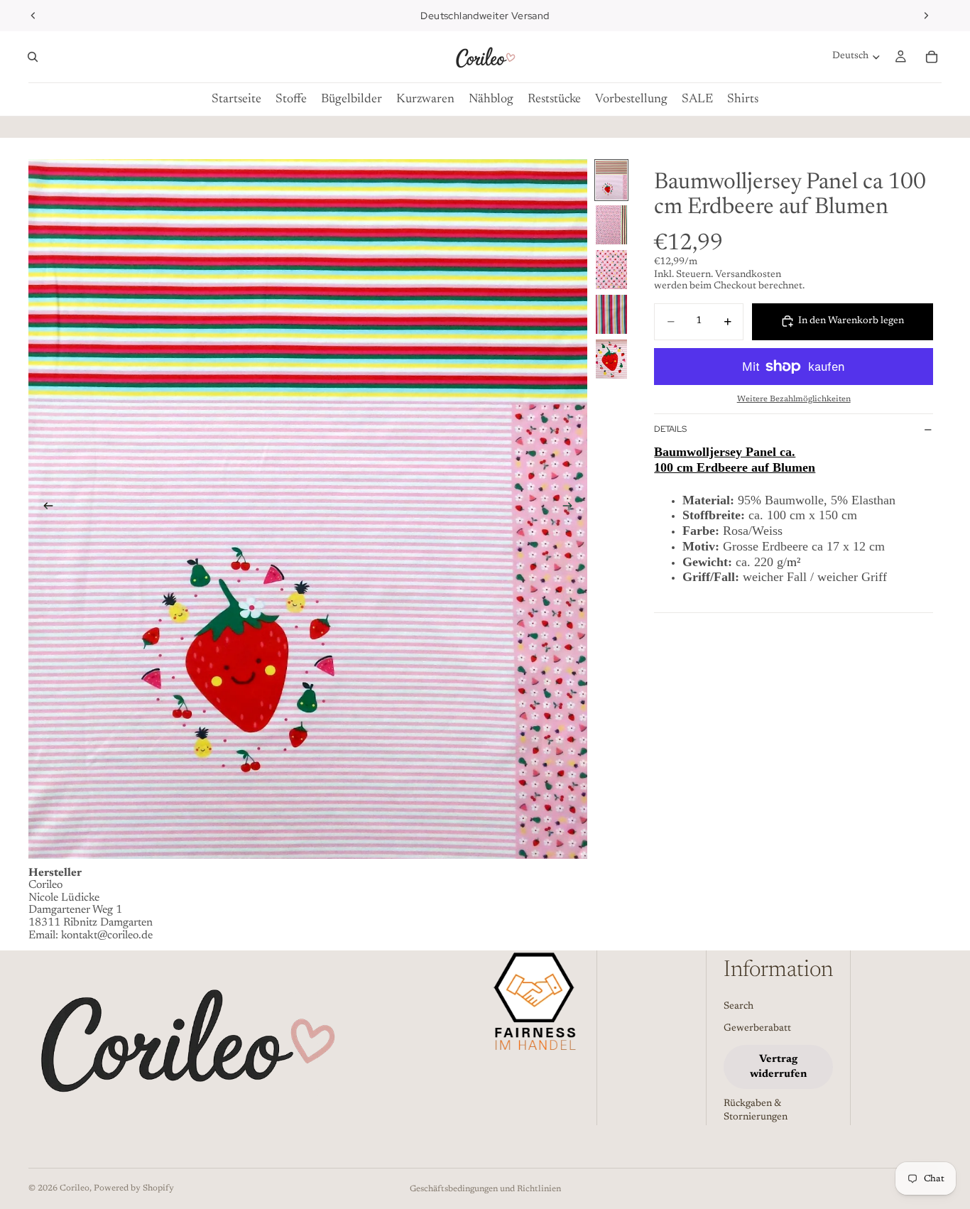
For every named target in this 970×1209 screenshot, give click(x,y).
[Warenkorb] (931, 56)
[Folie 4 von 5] (611, 314)
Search (738, 1007)
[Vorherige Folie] (33, 15)
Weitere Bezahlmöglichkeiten (794, 398)
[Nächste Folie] (926, 15)
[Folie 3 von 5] (611, 269)
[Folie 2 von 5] (611, 224)
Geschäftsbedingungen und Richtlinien (485, 1189)
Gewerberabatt (757, 1029)
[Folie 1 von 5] (611, 180)
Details (670, 429)
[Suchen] (32, 56)
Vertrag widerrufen (778, 1067)
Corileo (74, 1188)
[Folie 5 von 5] (611, 359)
